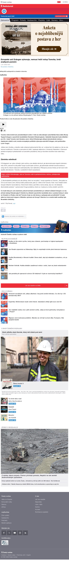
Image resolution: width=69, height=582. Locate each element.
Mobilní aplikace (7, 523)
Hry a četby (6, 226)
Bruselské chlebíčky (7, 67)
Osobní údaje (11, 555)
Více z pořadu (7, 291)
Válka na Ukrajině (7, 499)
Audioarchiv (32, 20)
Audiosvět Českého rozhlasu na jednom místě (14, 234)
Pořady (23, 20)
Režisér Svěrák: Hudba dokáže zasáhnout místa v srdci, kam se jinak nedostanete (37, 265)
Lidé (48, 20)
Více (61, 20)
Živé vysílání (44, 226)
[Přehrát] (3, 124)
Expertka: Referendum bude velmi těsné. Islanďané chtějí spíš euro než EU (35, 302)
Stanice (4, 504)
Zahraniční (5, 20)
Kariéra (37, 507)
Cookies (3, 555)
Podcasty (4, 520)
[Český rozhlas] (6, 2)
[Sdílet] (4, 130)
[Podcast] (1, 130)
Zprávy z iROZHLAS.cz (10, 427)
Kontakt (37, 509)
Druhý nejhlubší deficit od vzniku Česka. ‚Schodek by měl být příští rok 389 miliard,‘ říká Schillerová (31, 481)
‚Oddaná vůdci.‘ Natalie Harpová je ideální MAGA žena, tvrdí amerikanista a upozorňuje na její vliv (30, 484)
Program (15, 20)
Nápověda (38, 502)
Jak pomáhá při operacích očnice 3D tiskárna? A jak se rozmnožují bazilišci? (35, 273)
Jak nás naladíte (40, 499)
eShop (4, 507)
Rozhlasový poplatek (41, 512)
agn (14, 203)
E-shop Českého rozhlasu (12, 328)
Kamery (55, 20)
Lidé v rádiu (38, 504)
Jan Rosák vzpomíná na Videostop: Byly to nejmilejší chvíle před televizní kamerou (38, 249)
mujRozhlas (4, 222)
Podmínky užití (21, 555)
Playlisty (41, 20)
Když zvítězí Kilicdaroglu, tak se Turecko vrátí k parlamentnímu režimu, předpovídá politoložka (31, 175)
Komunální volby (7, 502)
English (29, 555)
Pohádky (24, 226)
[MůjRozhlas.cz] (3, 75)
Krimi (15, 226)
